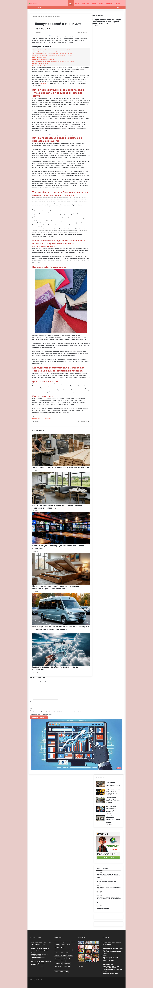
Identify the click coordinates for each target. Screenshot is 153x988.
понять (68, 960)
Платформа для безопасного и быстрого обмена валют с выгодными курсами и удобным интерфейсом (106, 21)
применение (67, 966)
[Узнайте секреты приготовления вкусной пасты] (95, 956)
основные (70, 955)
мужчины (63, 955)
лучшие (56, 952)
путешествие (58, 968)
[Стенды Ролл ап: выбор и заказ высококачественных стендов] (95, 942)
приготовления (58, 966)
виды (72, 942)
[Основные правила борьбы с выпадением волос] (81, 956)
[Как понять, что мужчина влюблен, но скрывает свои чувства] (95, 951)
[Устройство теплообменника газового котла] (88, 942)
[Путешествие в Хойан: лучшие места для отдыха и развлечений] (81, 960)
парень (63, 960)
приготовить (67, 963)
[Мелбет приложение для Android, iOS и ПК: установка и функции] (100, 792)
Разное (117, 3)
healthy (62, 942)
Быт (70, 3)
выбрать (57, 947)
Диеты (77, 3)
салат (61, 971)
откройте (70, 958)
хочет (66, 971)
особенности (58, 958)
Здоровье (85, 3)
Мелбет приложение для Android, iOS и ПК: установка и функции (113, 791)
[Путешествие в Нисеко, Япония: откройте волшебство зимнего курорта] (81, 942)
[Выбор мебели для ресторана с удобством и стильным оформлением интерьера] (100, 800)
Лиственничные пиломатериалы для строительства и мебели (113, 783)
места (67, 952)
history (67, 942)
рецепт (56, 971)
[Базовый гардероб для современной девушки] (95, 960)
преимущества (58, 963)
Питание (109, 3)
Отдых (101, 3)
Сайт (31, 708)
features (56, 942)
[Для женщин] (33, 3)
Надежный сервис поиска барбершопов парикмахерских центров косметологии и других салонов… (113, 819)
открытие (57, 960)
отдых (64, 958)
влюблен (63, 944)
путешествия (66, 968)
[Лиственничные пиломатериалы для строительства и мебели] (100, 784)
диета (62, 947)
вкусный (57, 944)
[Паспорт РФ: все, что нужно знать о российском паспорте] (81, 947)
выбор (68, 944)
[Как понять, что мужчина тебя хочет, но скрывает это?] (88, 956)
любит (61, 952)
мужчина (57, 955)
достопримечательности (60, 950)
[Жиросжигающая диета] (88, 947)
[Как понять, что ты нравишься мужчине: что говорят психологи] (95, 947)
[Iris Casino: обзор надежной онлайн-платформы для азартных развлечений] (100, 809)
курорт (70, 950)
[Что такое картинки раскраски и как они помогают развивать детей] (81, 951)
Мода (94, 3)
